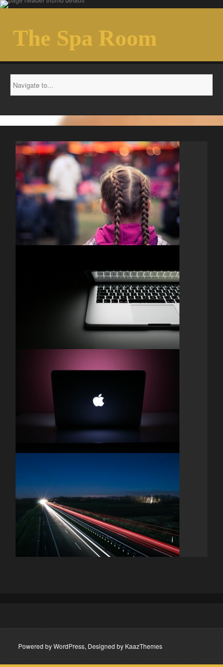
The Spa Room (85, 38)
